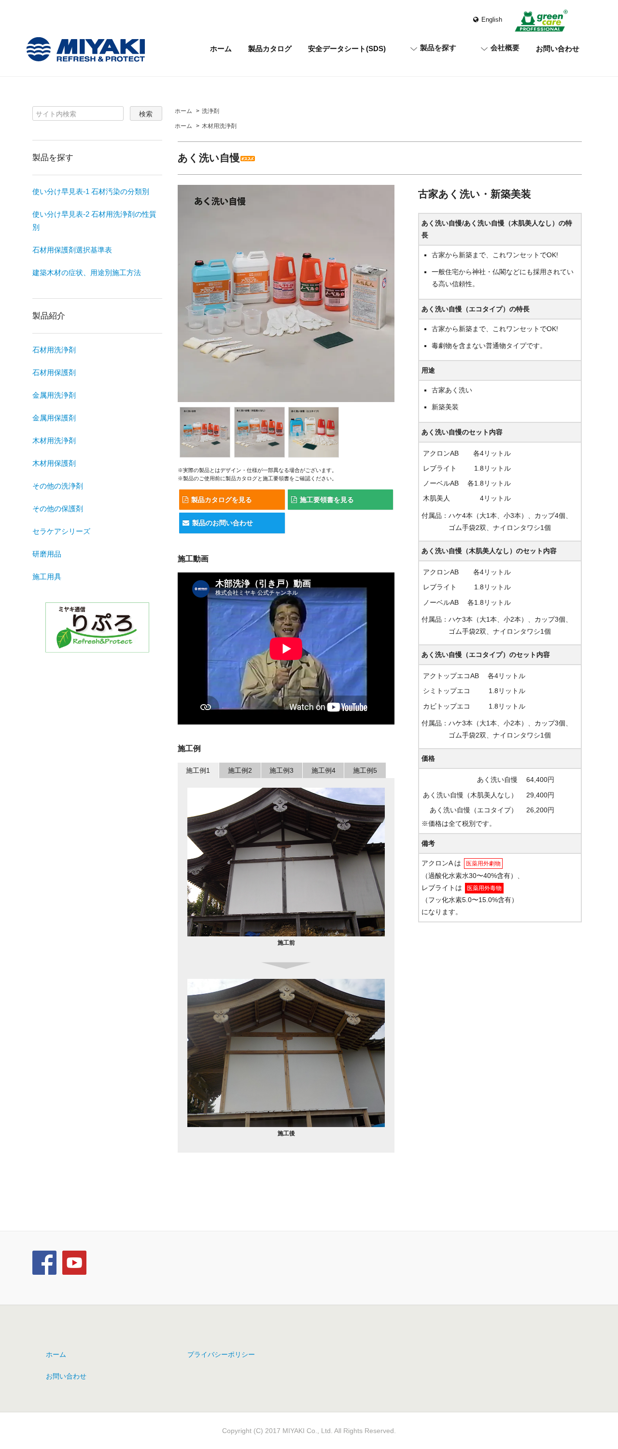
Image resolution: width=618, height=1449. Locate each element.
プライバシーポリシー (221, 1354)
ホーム (221, 48)
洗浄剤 (210, 111)
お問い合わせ (557, 48)
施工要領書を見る (327, 499)
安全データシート (347, 48)
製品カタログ (270, 48)
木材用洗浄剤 (219, 126)
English (491, 19)
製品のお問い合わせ (222, 523)
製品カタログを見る (221, 499)
